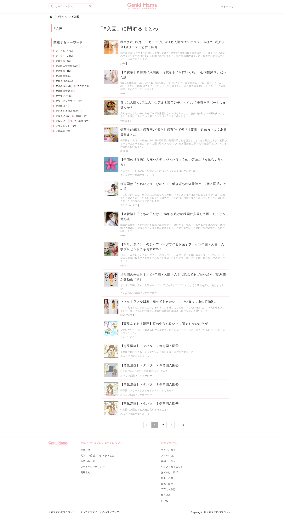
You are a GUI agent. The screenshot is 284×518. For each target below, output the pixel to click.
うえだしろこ (127, 337)
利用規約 (85, 472)
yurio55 (124, 120)
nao (122, 93)
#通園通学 (65, 91)
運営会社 (85, 449)
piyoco (124, 150)
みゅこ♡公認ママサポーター (136, 356)
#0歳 (81, 116)
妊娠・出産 (167, 483)
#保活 (61, 121)
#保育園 (63, 60)
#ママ (63, 96)
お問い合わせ (88, 461)
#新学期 (63, 131)
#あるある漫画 (68, 111)
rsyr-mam (126, 314)
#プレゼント (66, 126)
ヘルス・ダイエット (172, 466)
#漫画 (63, 86)
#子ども (64, 50)
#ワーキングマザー (69, 101)
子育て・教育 (168, 489)
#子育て (64, 55)
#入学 (83, 86)
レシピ (164, 500)
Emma (124, 265)
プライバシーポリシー (93, 466)
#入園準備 (64, 75)
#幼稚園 (63, 70)
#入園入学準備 (67, 65)
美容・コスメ (168, 461)
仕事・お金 (167, 478)
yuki (122, 63)
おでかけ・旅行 (169, 472)
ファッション (168, 455)
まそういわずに (128, 205)
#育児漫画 (66, 81)
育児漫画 (166, 495)
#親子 (62, 116)
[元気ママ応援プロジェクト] (142, 7)
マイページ (227, 7)
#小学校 (81, 121)
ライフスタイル (169, 449)
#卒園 (61, 106)
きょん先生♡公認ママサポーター (138, 175)
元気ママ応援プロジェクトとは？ (99, 455)
